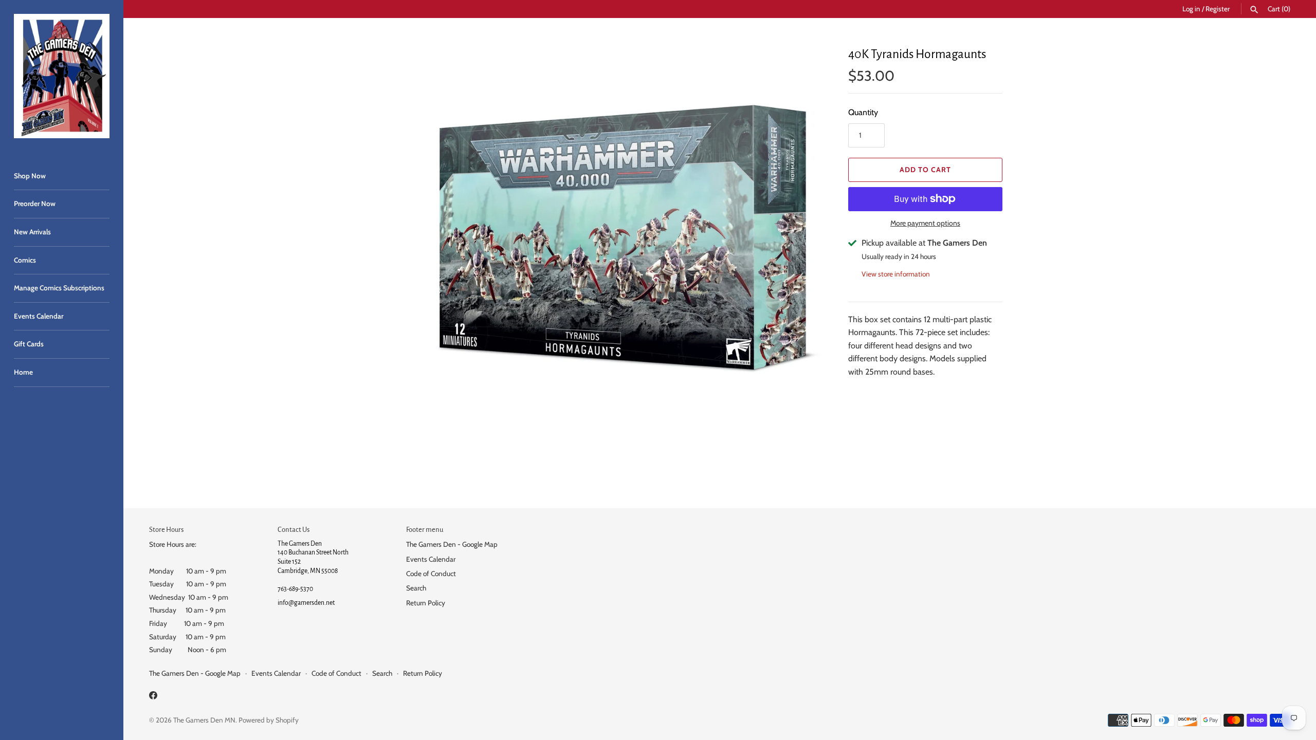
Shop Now (30, 176)
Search (416, 588)
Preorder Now (35, 203)
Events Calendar (38, 316)
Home (23, 372)
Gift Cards (29, 344)
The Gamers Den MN (204, 720)
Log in (1191, 9)
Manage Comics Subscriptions (59, 288)
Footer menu (424, 529)
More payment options (925, 223)
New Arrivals (32, 232)
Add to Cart (925, 169)
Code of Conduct (431, 573)
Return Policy (425, 603)
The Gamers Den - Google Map (452, 544)
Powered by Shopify (269, 720)
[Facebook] (153, 697)
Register (1217, 9)
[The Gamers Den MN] (61, 76)
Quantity (863, 112)
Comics (25, 260)
